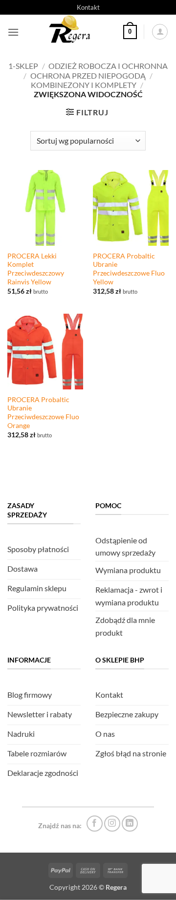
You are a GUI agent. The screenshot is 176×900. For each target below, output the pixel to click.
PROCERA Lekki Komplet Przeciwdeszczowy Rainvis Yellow (35, 269)
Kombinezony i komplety (83, 84)
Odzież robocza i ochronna (108, 65)
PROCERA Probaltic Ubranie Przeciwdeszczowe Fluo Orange (43, 412)
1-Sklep (23, 65)
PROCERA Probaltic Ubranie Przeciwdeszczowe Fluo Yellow (129, 269)
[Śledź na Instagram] (112, 823)
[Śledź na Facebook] (95, 823)
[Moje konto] (160, 32)
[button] (13, 32)
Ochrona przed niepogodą (88, 75)
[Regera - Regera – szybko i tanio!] (70, 32)
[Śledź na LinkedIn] (130, 823)
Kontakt (88, 7)
